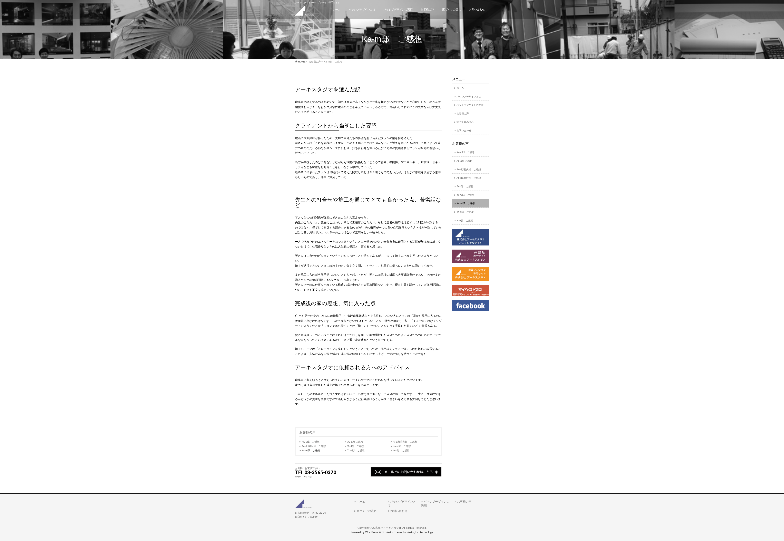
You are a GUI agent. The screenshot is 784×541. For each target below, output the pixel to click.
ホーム (460, 88)
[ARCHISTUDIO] (304, 11)
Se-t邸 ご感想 (355, 446)
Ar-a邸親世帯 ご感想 (314, 446)
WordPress (371, 532)
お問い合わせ (464, 130)
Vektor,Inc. (413, 532)
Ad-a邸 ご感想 (355, 441)
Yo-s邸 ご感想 (355, 450)
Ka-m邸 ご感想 (311, 450)
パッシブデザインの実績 (470, 105)
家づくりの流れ (465, 122)
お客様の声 (307, 432)
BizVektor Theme (392, 532)
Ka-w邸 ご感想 (402, 446)
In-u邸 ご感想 (401, 450)
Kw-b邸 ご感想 (311, 441)
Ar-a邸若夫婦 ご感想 (405, 441)
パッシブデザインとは (469, 96)
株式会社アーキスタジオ (387, 527)
